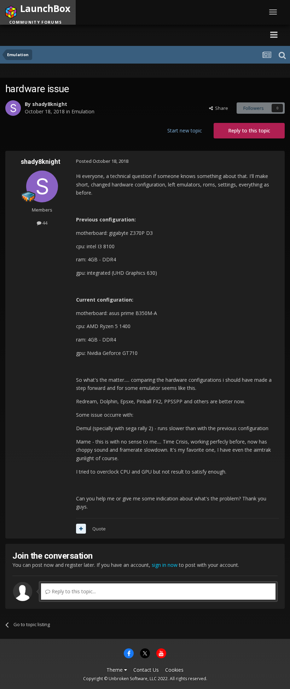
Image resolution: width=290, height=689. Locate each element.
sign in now (165, 565)
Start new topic (184, 130)
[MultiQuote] (81, 529)
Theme (115, 669)
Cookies (174, 669)
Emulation (82, 111)
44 (44, 223)
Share (220, 108)
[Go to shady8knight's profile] (13, 108)
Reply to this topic (249, 130)
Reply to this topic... (73, 591)
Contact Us (146, 669)
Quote (99, 528)
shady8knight (49, 104)
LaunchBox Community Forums (73, 34)
